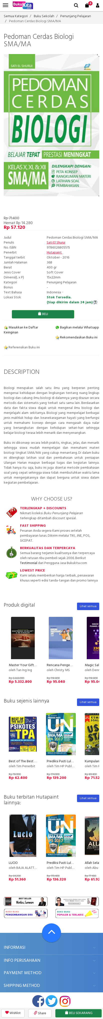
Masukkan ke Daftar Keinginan (21, 330)
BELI (44, 314)
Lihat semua (88, 606)
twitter (51, 1001)
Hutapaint (54, 252)
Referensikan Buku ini (24, 347)
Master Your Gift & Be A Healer (32, 665)
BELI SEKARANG (80, 1013)
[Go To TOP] (51, 932)
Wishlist (15, 1013)
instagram (64, 1001)
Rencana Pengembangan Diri (68, 665)
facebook (38, 1001)
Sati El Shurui (56, 243)
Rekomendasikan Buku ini (78, 337)
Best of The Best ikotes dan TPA (33, 761)
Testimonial (28, 563)
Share (41, 1013)
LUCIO (13, 863)
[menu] (5, 5)
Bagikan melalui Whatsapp (79, 327)
